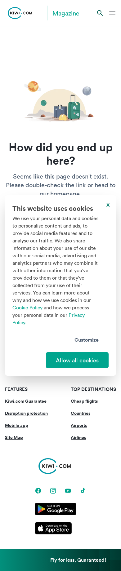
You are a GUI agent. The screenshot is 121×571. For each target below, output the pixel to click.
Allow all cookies (77, 360)
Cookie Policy (27, 307)
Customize (86, 339)
